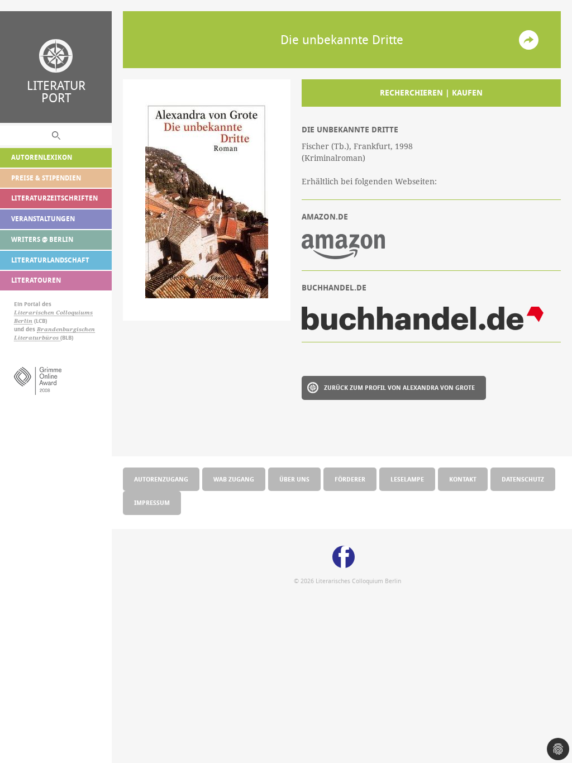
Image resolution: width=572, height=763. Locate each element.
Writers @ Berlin (42, 239)
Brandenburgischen (66, 329)
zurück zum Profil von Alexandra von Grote (399, 387)
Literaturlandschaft (50, 260)
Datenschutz (523, 479)
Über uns (294, 479)
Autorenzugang (161, 479)
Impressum (152, 502)
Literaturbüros (37, 338)
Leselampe (407, 479)
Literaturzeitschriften (54, 198)
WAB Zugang (233, 479)
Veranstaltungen (43, 218)
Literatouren (36, 280)
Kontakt (462, 479)
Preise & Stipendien (46, 178)
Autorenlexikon (41, 157)
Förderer (350, 479)
